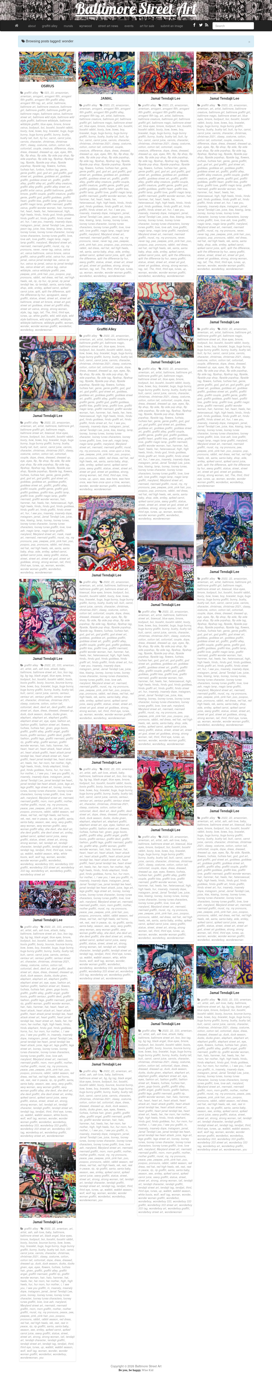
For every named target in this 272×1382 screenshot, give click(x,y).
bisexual (50, 433)
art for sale (147, 26)
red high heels (119, 248)
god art (47, 173)
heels (37, 211)
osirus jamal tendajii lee (42, 260)
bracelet (54, 131)
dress (23, 152)
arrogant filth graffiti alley (49, 100)
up (30, 316)
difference (60, 148)
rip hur (42, 281)
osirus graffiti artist (41, 256)
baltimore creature (48, 107)
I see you (36, 221)
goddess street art (40, 180)
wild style (61, 316)
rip (35, 281)
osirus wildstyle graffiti (45, 270)
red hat (58, 277)
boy (45, 131)
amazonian (61, 93)
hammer (68, 208)
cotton (52, 145)
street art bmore (42, 302)
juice (36, 229)
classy (31, 145)
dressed (33, 152)
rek (30, 281)
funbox (40, 169)
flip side (41, 155)
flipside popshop (111, 164)
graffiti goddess (52, 197)
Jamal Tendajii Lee (53, 225)
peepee (24, 274)
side (30, 288)
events (129, 26)
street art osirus (29, 309)
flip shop (30, 155)
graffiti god (35, 197)
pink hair (43, 274)
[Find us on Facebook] (194, 27)
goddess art (52, 176)
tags (35, 312)
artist (50, 103)
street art (52, 298)
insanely (48, 221)
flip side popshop (119, 157)
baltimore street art (229, 115)
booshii (50, 127)
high (66, 211)
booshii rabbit (64, 127)
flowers (51, 166)
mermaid (25, 246)
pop (68, 274)
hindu (37, 214)
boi (42, 127)
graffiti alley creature (59, 183)
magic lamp (54, 239)
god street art (236, 164)
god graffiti (59, 173)
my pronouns (168, 237)
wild (52, 316)
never (36, 249)
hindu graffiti (47, 218)
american (25, 96)
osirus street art (35, 267)
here (129, 412)
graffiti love (65, 201)
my (62, 246)
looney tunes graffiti (53, 236)
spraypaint (53, 295)
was (102, 479)
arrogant (38, 96)
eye (56, 152)
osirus (57, 249)
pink (33, 274)
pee (62, 270)
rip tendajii (41, 284)
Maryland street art (60, 242)
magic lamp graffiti (165, 230)
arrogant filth (52, 96)
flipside (30, 162)
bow (31, 131)
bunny (56, 134)
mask (60, 534)
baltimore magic (29, 114)
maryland (41, 242)
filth (70, 152)
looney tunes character (51, 232)
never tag (47, 249)
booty (23, 131)
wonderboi (65, 326)
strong (44, 309)
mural (55, 246)
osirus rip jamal (35, 263)
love (69, 236)
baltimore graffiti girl (59, 110)
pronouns (25, 277)
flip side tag (45, 159)
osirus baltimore (34, 253)
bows (38, 131)
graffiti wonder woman (42, 208)
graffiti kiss (34, 201)
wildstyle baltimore (31, 323)
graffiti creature (56, 194)
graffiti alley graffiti (31, 187)
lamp (59, 229)
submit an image (172, 26)
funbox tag (52, 169)
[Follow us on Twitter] (200, 27)
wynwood (85, 26)
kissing (51, 229)
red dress (47, 277)
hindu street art (98, 210)
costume (42, 145)
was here (111, 479)
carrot (52, 138)
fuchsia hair (27, 169)
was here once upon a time (103, 482)
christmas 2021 (101, 143)
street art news (108, 26)
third (54, 312)
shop (23, 288)
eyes (63, 152)
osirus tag (52, 267)
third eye (64, 312)
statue (33, 298)
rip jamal (53, 281)
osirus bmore (53, 253)
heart (29, 211)
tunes (23, 316)
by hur (43, 138)
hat (22, 211)
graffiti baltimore (54, 190)
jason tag (25, 229)
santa (53, 284)
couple (37, 148)
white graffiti (40, 316)
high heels (26, 214)
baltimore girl (110, 119)
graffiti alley (49, 26)
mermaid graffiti (41, 246)
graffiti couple (38, 194)
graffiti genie (106, 185)
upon (95, 479)
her (44, 211)
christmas (48, 141)
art (43, 103)
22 (230, 329)
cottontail (25, 148)
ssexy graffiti (86, 262)
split (37, 291)
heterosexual (55, 211)
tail (42, 312)
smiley (38, 288)
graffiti (56, 180)
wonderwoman (43, 330)
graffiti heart (106, 189)
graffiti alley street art (57, 187)
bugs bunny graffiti (40, 134)
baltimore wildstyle (47, 120)
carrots (24, 141)
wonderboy (26, 330)
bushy (65, 134)
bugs (63, 131)
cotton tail (64, 145)
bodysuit (34, 127)
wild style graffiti (49, 319)
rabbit (36, 277)
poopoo (60, 274)
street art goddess (31, 305)
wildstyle (66, 319)
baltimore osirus (50, 114)
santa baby (64, 284)
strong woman (58, 309)
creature (47, 148)
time (125, 475)
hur (27, 221)
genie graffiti (27, 173)
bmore (57, 124)
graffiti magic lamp (31, 204)
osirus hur (59, 256)
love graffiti (38, 239)
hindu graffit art (29, 218)
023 (46, 93)
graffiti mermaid (53, 204)
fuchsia (61, 166)
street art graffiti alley (56, 305)
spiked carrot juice (107, 255)
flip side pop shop (58, 155)
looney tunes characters (165, 224)
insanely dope (63, 221)
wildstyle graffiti (53, 323)
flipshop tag (113, 161)
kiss (42, 229)
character (35, 141)
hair (59, 208)
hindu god (49, 214)
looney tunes (28, 232)
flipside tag (38, 166)
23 (52, 93)
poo (52, 274)
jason (69, 225)
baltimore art (27, 107)
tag (29, 312)
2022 (224, 329)
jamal (37, 225)
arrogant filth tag (30, 103)
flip (22, 155)
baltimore (59, 103)
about (32, 26)
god (39, 173)
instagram (26, 225)
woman (68, 323)
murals (68, 26)
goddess (38, 176)
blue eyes (46, 124)
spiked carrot (51, 288)
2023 (106, 105)
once (104, 451)
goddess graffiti (234, 168)
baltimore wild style (44, 117)
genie (63, 169)
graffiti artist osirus (31, 190)
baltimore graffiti (35, 110)
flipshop (58, 159)
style (23, 312)
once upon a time (119, 451)
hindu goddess (65, 214)
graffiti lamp (50, 201)
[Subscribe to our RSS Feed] (206, 27)
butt (36, 138)
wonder (24, 326)
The (47, 312)
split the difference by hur (113, 258)
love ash (25, 239)
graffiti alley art (36, 183)
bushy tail (26, 138)
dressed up (46, 152)
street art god (62, 302)
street (42, 298)
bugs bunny (105, 133)
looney (68, 229)
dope (71, 148)
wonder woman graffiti (44, 326)
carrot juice (64, 138)
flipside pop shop (46, 162)
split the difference (53, 291)
